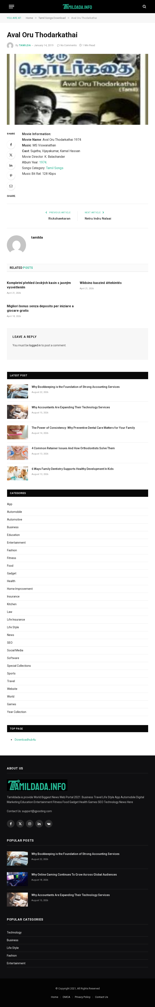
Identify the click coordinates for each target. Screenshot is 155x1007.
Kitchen (12, 604)
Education (13, 535)
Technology (14, 932)
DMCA (66, 996)
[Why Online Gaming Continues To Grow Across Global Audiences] (17, 879)
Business (13, 527)
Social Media (15, 650)
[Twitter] (11, 155)
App (9, 504)
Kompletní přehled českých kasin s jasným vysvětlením (39, 285)
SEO (10, 642)
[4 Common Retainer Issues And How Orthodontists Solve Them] (17, 453)
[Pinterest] (11, 176)
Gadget (11, 573)
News (10, 635)
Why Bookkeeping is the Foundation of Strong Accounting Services (76, 386)
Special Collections (19, 665)
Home (54, 996)
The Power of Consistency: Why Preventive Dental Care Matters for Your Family (83, 427)
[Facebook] (11, 145)
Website (12, 688)
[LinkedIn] (11, 165)
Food (10, 565)
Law (9, 611)
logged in (35, 345)
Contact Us (101, 996)
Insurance (13, 596)
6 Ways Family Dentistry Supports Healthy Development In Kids (73, 468)
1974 (42, 162)
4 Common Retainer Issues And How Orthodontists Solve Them (73, 448)
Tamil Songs (54, 168)
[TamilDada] (77, 7)
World (10, 696)
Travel (11, 681)
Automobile (14, 511)
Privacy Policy (82, 996)
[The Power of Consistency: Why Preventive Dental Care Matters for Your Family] (17, 432)
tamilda (25, 45)
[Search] (144, 6)
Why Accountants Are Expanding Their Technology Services (71, 407)
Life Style (13, 627)
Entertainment (16, 542)
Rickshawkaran (59, 218)
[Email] (11, 186)
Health (11, 581)
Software (13, 658)
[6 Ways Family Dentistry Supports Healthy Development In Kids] (17, 473)
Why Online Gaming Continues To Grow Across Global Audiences (74, 874)
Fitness (11, 558)
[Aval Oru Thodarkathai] (77, 89)
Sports (11, 673)
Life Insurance (16, 619)
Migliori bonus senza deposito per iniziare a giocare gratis (40, 308)
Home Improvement (20, 588)
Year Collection (16, 712)
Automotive (14, 519)
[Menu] (11, 6)
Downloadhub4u (25, 739)
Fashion (12, 550)
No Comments (69, 45)
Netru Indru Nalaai (98, 218)
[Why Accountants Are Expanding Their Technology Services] (17, 412)
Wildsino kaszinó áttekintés (101, 283)
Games (11, 704)
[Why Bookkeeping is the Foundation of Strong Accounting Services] (17, 391)
